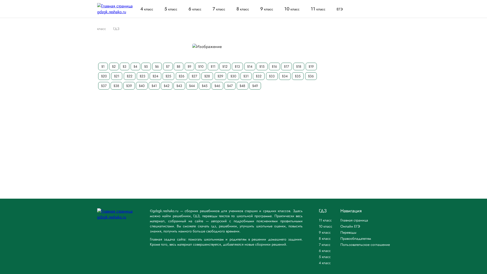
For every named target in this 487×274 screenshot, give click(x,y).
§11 (213, 66)
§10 (200, 66)
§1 (103, 66)
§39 (129, 85)
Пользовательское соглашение (365, 244)
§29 (220, 76)
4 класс (325, 262)
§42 (166, 85)
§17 (286, 66)
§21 (116, 76)
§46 (217, 85)
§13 (237, 66)
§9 (189, 66)
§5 (146, 66)
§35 (298, 76)
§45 (204, 85)
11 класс (325, 220)
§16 (274, 66)
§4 (135, 66)
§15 (262, 66)
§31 (246, 76)
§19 (311, 66)
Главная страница (354, 220)
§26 (181, 76)
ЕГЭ (340, 9)
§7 (167, 66)
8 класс (325, 238)
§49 (255, 85)
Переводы (348, 232)
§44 (192, 85)
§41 (154, 85)
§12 (225, 66)
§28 (207, 76)
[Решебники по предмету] (108, 28)
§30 (233, 76)
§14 (249, 66)
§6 (157, 66)
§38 (116, 85)
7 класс (325, 244)
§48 (242, 85)
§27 (194, 76)
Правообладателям (355, 238)
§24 (155, 76)
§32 (259, 76)
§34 (285, 76)
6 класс (325, 250)
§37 (104, 85)
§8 (178, 66)
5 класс (325, 256)
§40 (142, 85)
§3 (124, 66)
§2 (114, 66)
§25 (168, 76)
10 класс (325, 226)
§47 (230, 85)
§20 (104, 76)
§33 (272, 76)
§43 (179, 85)
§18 (298, 66)
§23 (142, 76)
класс (146, 9)
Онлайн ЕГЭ (350, 226)
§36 (311, 76)
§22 (129, 76)
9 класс (325, 232)
